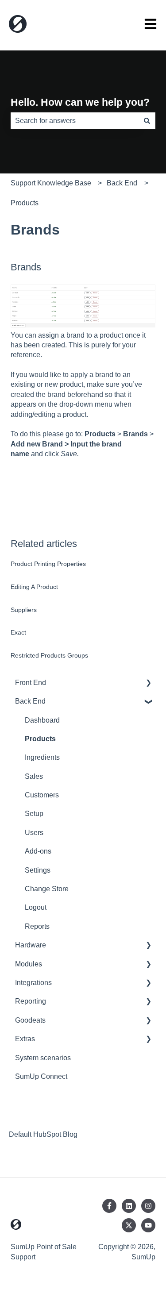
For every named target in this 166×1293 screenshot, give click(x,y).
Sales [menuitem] (34, 776)
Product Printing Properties (48, 563)
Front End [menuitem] (30, 682)
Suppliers (24, 609)
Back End (122, 183)
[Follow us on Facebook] (109, 1206)
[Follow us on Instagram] (148, 1206)
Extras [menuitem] (25, 1039)
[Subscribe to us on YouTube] (148, 1225)
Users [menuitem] (34, 832)
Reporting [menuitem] (30, 1001)
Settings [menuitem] (37, 870)
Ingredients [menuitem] (42, 757)
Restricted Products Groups (49, 655)
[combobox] (75, 120)
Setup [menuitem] (34, 813)
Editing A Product (34, 586)
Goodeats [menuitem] (30, 1020)
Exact (18, 632)
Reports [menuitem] (37, 926)
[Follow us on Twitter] (129, 1225)
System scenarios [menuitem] (43, 1058)
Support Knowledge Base (51, 183)
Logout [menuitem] (35, 907)
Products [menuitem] (40, 739)
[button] (148, 683)
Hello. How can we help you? (80, 102)
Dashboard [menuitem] (42, 720)
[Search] (147, 120)
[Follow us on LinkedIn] (129, 1206)
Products (25, 203)
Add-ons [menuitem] (38, 851)
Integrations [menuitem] (33, 982)
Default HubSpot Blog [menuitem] (43, 1134)
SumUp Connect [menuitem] (41, 1076)
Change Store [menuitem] (47, 889)
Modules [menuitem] (28, 964)
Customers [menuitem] (42, 795)
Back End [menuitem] (30, 701)
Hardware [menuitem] (30, 945)
